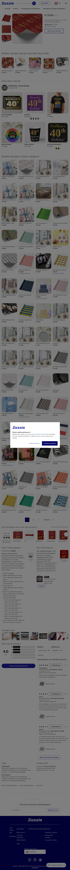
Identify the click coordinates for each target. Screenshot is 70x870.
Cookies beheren (34, 443)
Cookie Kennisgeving (37, 434)
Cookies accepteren (49, 443)
